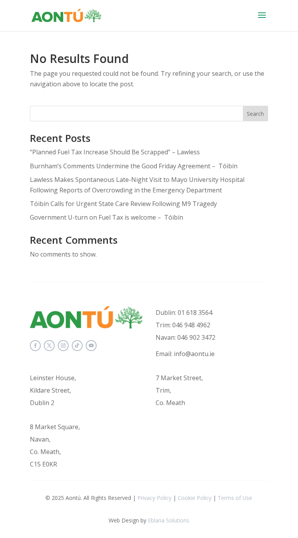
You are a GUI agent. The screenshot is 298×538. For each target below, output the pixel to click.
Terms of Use (235, 497)
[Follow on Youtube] (91, 345)
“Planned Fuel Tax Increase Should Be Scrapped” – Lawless (115, 152)
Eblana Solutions (168, 520)
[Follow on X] (49, 345)
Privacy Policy (154, 497)
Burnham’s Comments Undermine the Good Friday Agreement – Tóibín (135, 166)
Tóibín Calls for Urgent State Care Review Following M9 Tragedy (123, 203)
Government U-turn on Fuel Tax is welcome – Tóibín (106, 217)
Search (255, 113)
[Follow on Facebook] (35, 345)
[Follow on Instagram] (63, 345)
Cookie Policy (194, 497)
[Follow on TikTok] (77, 345)
